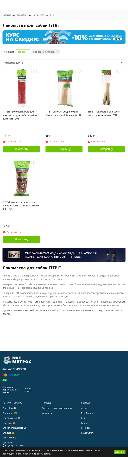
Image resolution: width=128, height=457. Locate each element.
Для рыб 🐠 (8, 432)
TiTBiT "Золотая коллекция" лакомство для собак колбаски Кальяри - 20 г (21, 115)
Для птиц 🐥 (8, 422)
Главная (6, 14)
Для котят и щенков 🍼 (14, 427)
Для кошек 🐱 (9, 413)
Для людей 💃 (9, 437)
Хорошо (119, 451)
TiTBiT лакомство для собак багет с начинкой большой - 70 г (64, 115)
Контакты (47, 413)
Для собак (22, 14)
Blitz (83, 417)
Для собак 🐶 (9, 408)
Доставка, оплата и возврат (57, 408)
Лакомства (38, 14)
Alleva (84, 408)
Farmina (85, 422)
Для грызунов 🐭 (11, 417)
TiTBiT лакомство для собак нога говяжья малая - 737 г (104, 113)
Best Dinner (87, 413)
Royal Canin (87, 432)
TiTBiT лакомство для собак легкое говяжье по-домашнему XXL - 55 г (21, 205)
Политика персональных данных (10, 389)
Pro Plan (85, 427)
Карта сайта (28, 389)
